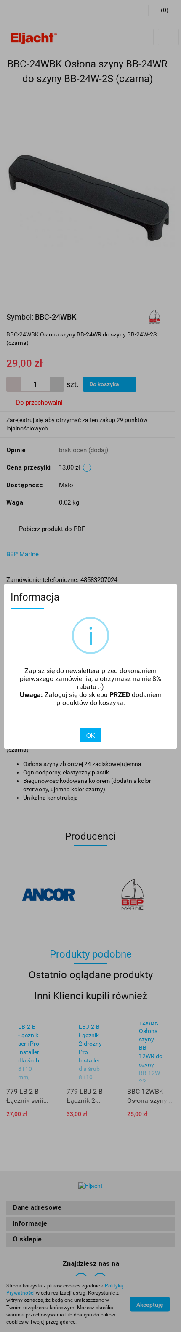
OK (90, 735)
